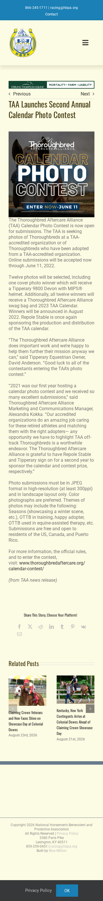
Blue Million (58, 851)
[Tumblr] (62, 626)
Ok (67, 890)
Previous (22, 94)
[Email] (19, 634)
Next (85, 94)
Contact (51, 14)
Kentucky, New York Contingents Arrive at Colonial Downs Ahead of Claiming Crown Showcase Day (74, 721)
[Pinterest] (73, 626)
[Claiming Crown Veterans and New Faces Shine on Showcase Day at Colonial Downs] (27, 678)
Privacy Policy (67, 834)
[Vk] (83, 626)
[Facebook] (19, 626)
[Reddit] (40, 626)
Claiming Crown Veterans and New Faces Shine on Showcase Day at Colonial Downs (26, 720)
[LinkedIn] (51, 626)
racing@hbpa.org (64, 8)
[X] (30, 626)
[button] (13, 708)
